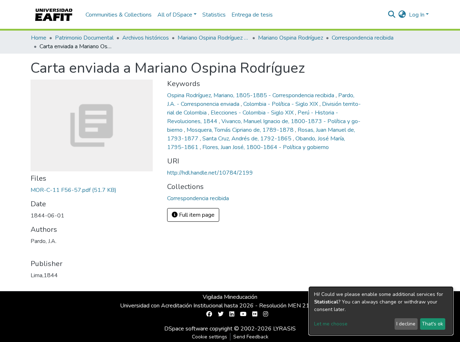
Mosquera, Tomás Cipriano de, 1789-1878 (241, 130)
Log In (416, 15)
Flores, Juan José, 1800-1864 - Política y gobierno (265, 147)
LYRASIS (284, 329)
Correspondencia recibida (363, 38)
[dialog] (381, 311)
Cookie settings (209, 336)
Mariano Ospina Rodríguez (290, 38)
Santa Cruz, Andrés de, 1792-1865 (247, 139)
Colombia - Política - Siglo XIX (281, 104)
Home (38, 38)
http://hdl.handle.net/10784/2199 (210, 173)
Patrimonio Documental (84, 38)
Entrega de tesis (252, 15)
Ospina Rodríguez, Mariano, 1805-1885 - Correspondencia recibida (251, 95)
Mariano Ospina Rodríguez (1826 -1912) (213, 38)
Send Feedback (250, 336)
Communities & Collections (119, 15)
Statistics (214, 15)
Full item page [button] (196, 215)
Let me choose (331, 323)
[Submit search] (391, 14)
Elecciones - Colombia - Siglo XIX (253, 113)
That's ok (432, 323)
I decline (405, 323)
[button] (402, 14)
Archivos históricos (145, 38)
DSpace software (186, 329)
